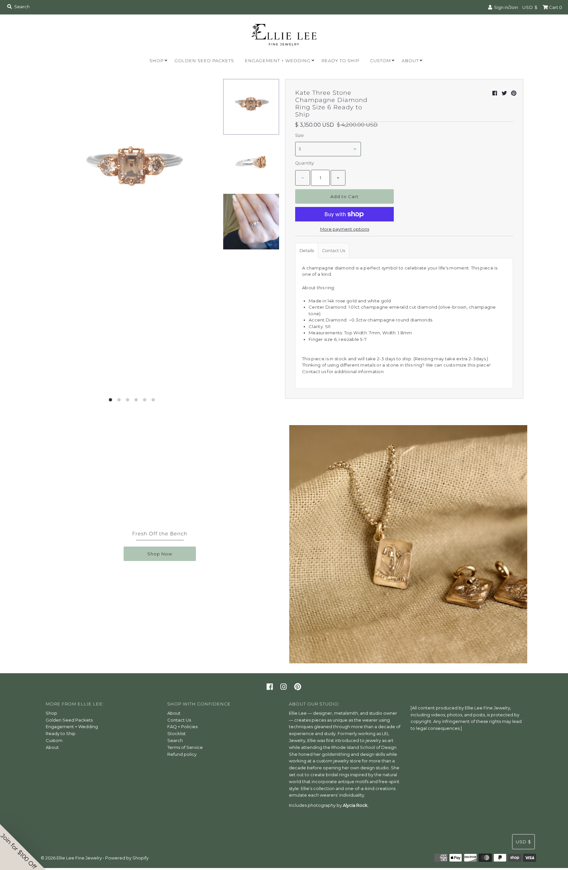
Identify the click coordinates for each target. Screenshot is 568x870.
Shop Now (159, 553)
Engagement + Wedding (278, 60)
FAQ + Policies (182, 726)
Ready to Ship (340, 60)
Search (175, 740)
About (410, 60)
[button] (23, 847)
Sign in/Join (505, 7)
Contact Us (333, 250)
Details (306, 250)
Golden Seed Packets (204, 60)
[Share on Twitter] (504, 93)
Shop (157, 60)
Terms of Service (185, 747)
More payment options (344, 229)
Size (299, 135)
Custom (380, 60)
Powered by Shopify (127, 857)
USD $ (530, 7)
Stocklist (176, 733)
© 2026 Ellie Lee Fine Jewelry (71, 857)
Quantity (304, 163)
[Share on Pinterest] (513, 93)
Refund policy (182, 754)
